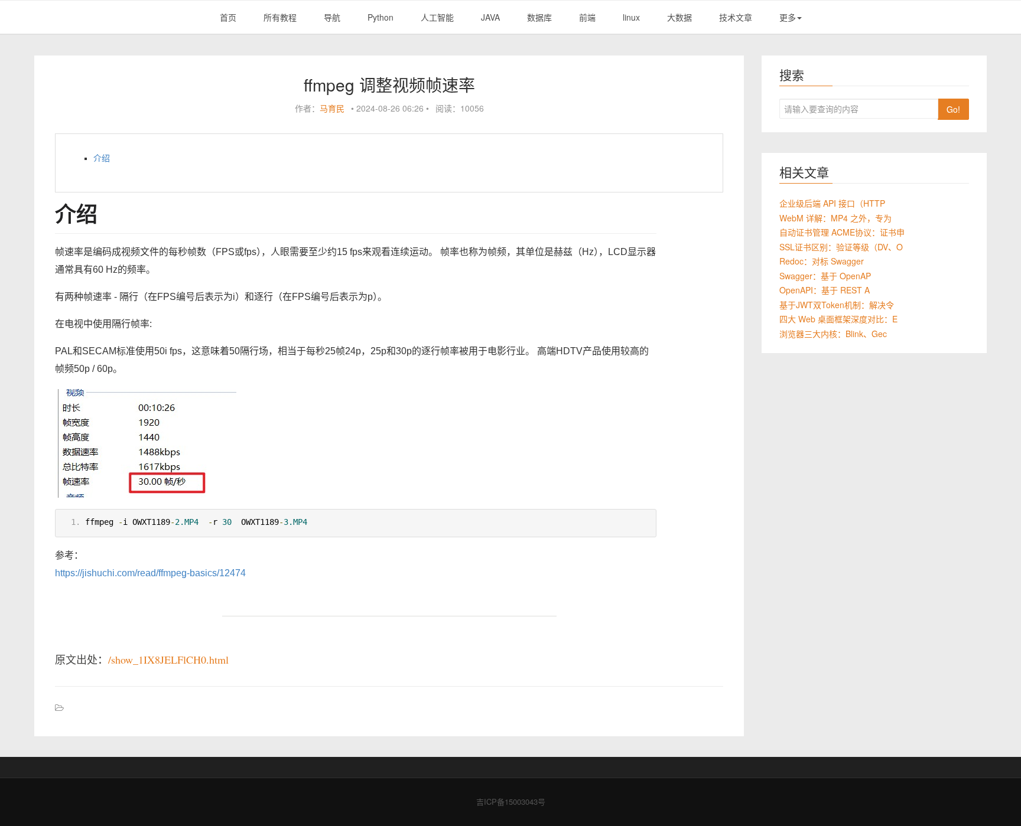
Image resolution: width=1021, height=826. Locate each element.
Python (381, 17)
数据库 (539, 17)
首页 (228, 17)
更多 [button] (787, 17)
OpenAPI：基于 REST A (824, 290)
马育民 (332, 108)
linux (631, 17)
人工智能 (437, 17)
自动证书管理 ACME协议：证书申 (842, 232)
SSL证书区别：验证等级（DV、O (841, 247)
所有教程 (280, 17)
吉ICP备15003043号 (510, 801)
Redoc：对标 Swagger (821, 261)
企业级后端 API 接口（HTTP (832, 203)
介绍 (101, 158)
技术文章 (735, 17)
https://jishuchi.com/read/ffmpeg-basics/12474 (150, 573)
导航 (332, 17)
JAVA (490, 17)
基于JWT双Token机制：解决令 (836, 305)
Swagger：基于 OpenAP (825, 276)
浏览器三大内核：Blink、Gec (833, 333)
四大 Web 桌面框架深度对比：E (838, 319)
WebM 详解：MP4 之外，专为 (835, 218)
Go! (953, 109)
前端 (587, 17)
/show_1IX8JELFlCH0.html (168, 659)
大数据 (679, 17)
